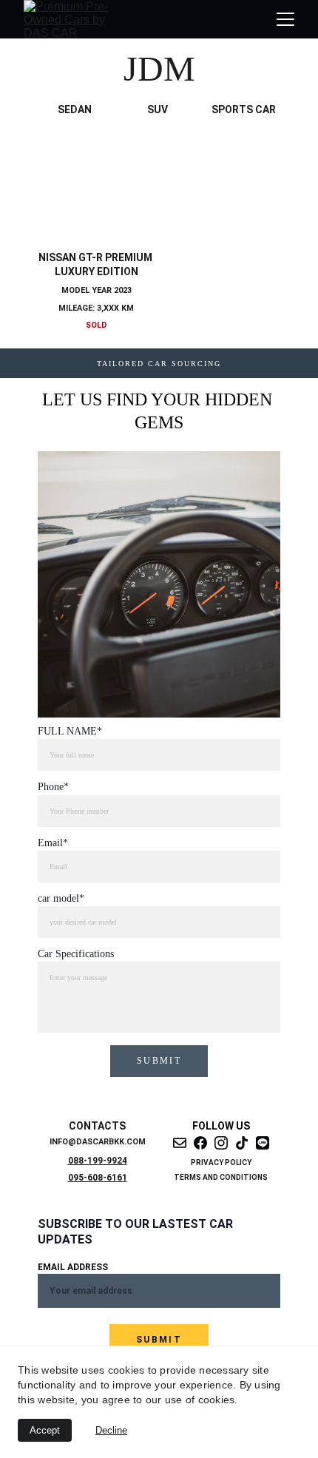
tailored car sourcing (159, 364)
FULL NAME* (70, 731)
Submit (159, 1061)
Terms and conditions (221, 1177)
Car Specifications (76, 953)
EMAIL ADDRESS (73, 1267)
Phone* (53, 786)
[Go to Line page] (262, 1143)
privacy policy (221, 1162)
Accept (45, 1430)
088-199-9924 (97, 1160)
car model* (61, 898)
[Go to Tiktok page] (241, 1143)
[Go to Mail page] (179, 1143)
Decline (111, 1430)
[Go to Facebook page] (200, 1143)
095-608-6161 (97, 1177)
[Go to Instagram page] (221, 1143)
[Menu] (285, 19)
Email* (53, 842)
